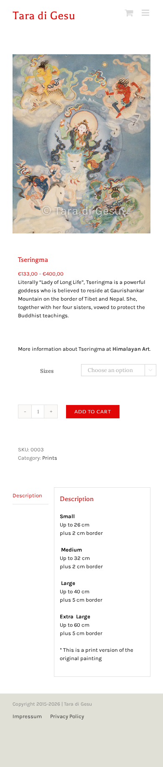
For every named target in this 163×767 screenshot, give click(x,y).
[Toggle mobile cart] (129, 12)
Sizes (46, 371)
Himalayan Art (131, 349)
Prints (49, 458)
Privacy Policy (67, 716)
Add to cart (92, 411)
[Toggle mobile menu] (146, 12)
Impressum (27, 716)
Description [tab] (27, 495)
